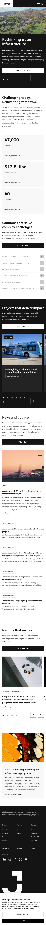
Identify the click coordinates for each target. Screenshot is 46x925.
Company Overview (11, 156)
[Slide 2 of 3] (12, 715)
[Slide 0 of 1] (3, 79)
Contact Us (5, 848)
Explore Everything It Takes (13, 794)
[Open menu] (38, 3)
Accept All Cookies (23, 921)
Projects (4, 840)
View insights (23, 649)
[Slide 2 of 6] (12, 398)
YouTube (26, 859)
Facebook (15, 859)
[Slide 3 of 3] (16, 715)
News (18, 830)
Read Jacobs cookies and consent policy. (21, 908)
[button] (23, 256)
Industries (5, 830)
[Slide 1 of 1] (8, 79)
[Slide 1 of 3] (8, 715)
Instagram (10, 859)
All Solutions (23, 245)
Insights (19, 833)
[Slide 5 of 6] (25, 398)
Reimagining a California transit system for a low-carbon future (21, 370)
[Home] (6, 4)
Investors (19, 848)
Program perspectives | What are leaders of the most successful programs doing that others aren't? (19, 699)
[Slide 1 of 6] (8, 398)
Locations (34, 833)
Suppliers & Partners (37, 837)
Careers (33, 848)
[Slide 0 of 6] (3, 398)
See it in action (23, 70)
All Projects (22, 326)
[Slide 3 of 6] (16, 398)
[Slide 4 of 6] (20, 398)
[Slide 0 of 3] (3, 715)
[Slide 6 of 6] (3, 402)
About (33, 830)
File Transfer (34, 840)
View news (23, 442)
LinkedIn (4, 859)
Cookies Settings (22, 914)
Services (4, 837)
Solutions (5, 833)
